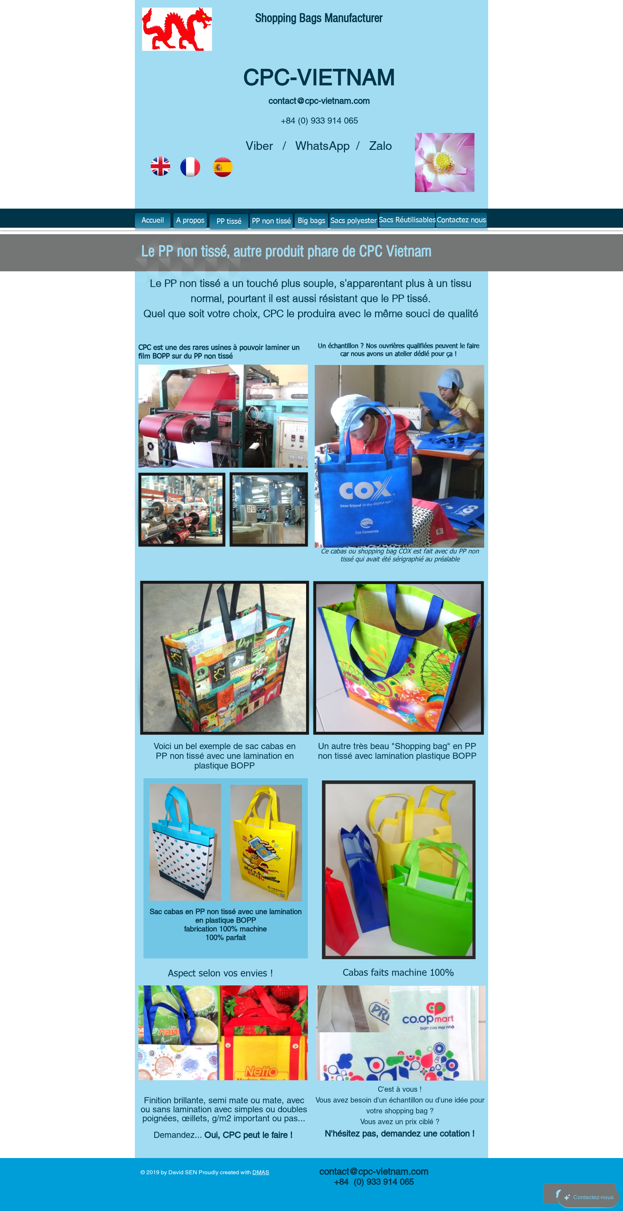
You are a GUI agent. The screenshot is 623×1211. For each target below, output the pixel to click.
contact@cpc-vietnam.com (319, 101)
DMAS (260, 1172)
